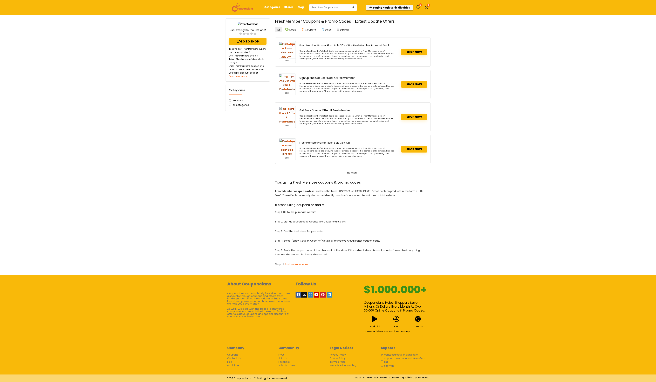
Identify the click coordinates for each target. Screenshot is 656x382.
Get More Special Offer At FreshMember (324, 110)
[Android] (375, 319)
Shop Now (414, 52)
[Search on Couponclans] (353, 7)
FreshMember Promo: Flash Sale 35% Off (324, 143)
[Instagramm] (310, 295)
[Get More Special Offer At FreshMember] (287, 114)
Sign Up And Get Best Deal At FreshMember (327, 78)
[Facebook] (298, 295)
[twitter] (304, 295)
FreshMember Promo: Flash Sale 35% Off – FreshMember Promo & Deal (344, 45)
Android (375, 326)
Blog (301, 7)
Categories (272, 7)
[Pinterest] (323, 295)
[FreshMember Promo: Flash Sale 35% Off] (287, 147)
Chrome (418, 326)
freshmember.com (238, 76)
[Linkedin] (329, 295)
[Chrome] (418, 319)
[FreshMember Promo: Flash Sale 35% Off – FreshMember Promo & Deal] (287, 49)
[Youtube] (316, 295)
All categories (241, 105)
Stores (288, 7)
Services (238, 100)
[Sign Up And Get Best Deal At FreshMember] (287, 82)
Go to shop (249, 41)
